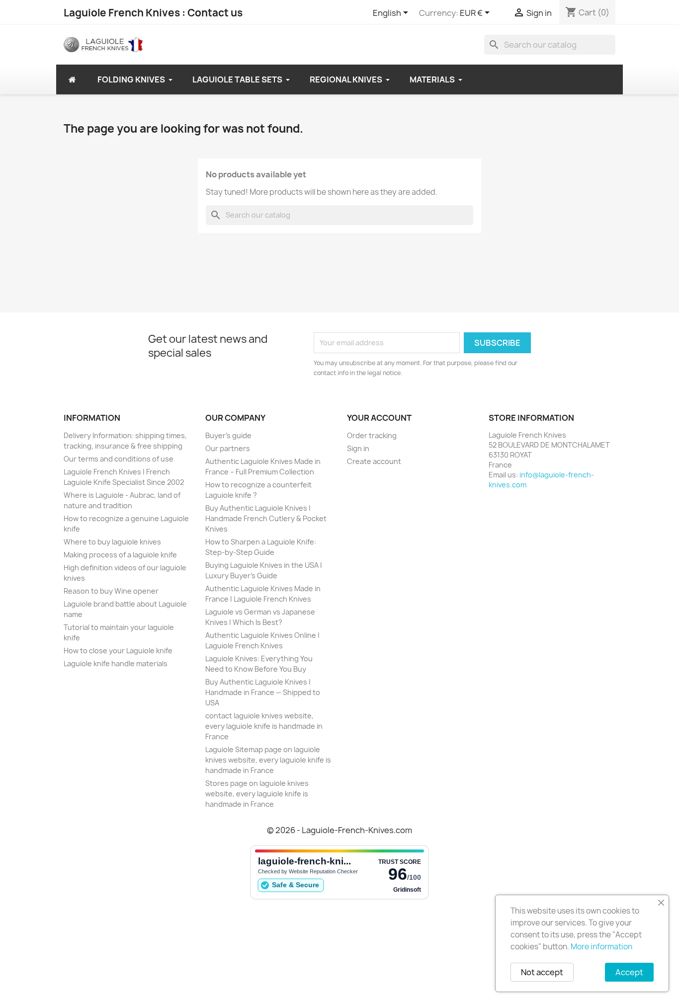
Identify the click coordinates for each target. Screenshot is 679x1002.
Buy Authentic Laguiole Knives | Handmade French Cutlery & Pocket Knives (266, 518)
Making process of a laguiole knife (120, 554)
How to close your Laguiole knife (118, 650)
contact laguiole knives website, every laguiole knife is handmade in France (264, 726)
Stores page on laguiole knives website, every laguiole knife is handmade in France (257, 793)
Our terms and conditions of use (118, 458)
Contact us (215, 12)
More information (601, 946)
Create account (374, 461)
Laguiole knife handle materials (116, 663)
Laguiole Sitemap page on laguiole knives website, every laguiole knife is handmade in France (268, 760)
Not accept (542, 972)
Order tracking (372, 435)
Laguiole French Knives (122, 12)
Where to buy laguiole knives (112, 541)
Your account (379, 417)
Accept (629, 972)
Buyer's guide (228, 435)
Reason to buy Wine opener (111, 591)
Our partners (227, 448)
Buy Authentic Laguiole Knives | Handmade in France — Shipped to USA (262, 692)
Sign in (358, 448)
